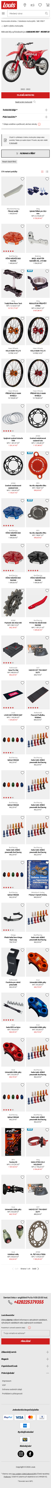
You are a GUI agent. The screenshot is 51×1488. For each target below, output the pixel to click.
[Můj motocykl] (32, 5)
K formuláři (13, 143)
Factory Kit (13, 1162)
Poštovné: (7, 1477)
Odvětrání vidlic (13, 1254)
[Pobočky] (25, 5)
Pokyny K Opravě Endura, (38, 895)
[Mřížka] (42, 171)
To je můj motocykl (25, 95)
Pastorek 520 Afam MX (13, 623)
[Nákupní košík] (48, 5)
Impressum (6, 1381)
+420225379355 (29, 1302)
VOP (4, 1385)
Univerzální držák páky (38, 982)
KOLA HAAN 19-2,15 (13, 351)
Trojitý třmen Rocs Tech (13, 303)
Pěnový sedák (13, 211)
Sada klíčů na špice (13, 1027)
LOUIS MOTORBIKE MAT (13, 715)
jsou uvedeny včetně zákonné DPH (24, 1474)
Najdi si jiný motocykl (23, 102)
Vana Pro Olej (13, 670)
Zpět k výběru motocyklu (13, 26)
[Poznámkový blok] (40, 5)
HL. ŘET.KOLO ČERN (37, 1254)
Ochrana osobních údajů (12, 1389)
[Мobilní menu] (3, 13)
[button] (46, 14)
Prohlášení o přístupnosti (12, 1394)
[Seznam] (47, 171)
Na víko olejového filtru (38, 486)
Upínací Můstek (13, 760)
